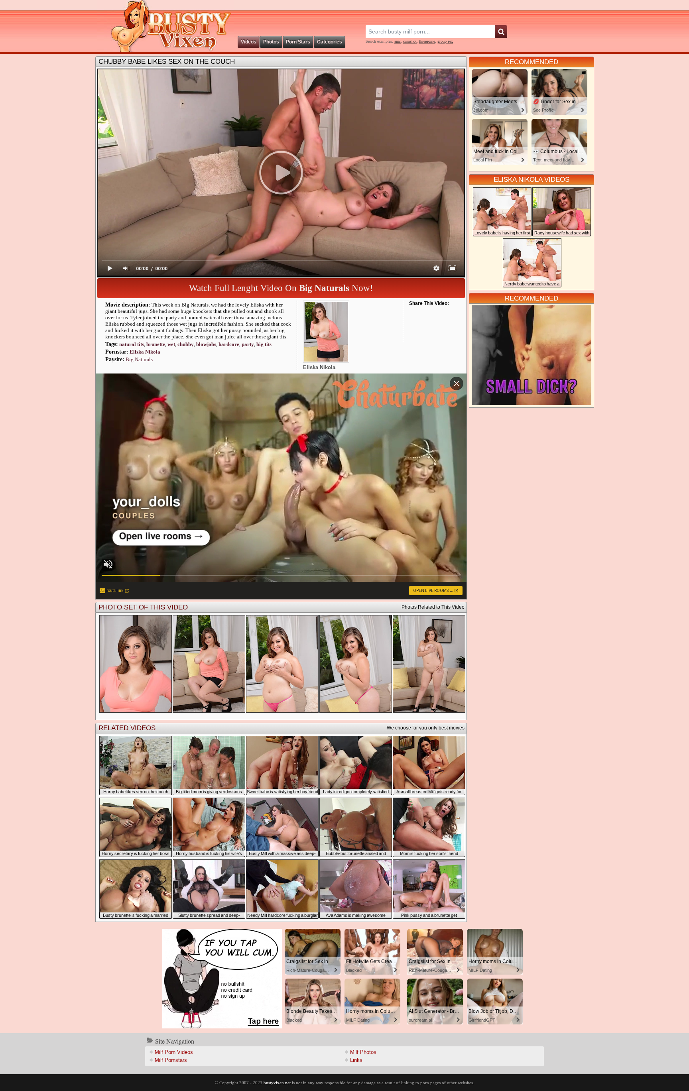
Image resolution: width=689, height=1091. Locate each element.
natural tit (131, 344)
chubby (185, 344)
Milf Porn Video (174, 1052)
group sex (445, 41)
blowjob (206, 344)
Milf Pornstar (171, 1060)
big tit (264, 344)
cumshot (410, 41)
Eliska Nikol (145, 352)
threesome (427, 41)
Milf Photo (363, 1052)
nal (397, 41)
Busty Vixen (165, 26)
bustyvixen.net (277, 1082)
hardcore (229, 344)
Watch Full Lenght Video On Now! (281, 288)
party (248, 344)
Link (356, 1060)
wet (171, 344)
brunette (155, 344)
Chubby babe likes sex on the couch (166, 61)
